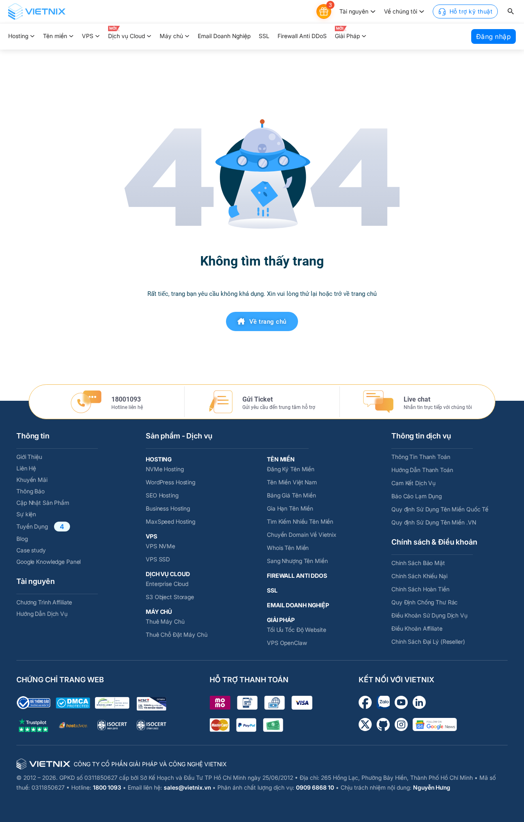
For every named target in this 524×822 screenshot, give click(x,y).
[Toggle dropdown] (373, 11)
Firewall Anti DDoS (302, 35)
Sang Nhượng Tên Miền (297, 560)
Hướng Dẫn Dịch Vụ (42, 613)
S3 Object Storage (170, 596)
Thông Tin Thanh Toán (420, 456)
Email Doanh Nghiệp (224, 35)
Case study (31, 550)
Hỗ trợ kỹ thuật (471, 11)
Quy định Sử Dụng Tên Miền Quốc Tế (439, 509)
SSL (264, 35)
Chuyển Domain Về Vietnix (302, 534)
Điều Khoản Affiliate (417, 628)
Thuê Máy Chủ (165, 621)
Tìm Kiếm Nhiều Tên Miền (300, 521)
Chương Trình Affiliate (44, 602)
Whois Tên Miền (288, 547)
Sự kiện (26, 514)
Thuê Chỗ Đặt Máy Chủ (177, 634)
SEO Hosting (162, 495)
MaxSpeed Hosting (170, 521)
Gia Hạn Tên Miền (290, 508)
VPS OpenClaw (287, 642)
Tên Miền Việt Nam (292, 482)
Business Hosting (168, 508)
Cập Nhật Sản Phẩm (42, 502)
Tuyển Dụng (32, 526)
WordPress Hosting (170, 482)
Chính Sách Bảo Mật (418, 562)
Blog (22, 538)
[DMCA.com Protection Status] (73, 702)
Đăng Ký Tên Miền (290, 468)
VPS (87, 35)
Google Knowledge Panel (48, 561)
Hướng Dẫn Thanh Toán (422, 469)
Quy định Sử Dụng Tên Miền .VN (433, 522)
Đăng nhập (493, 36)
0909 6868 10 (315, 787)
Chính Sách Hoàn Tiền (420, 589)
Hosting (18, 35)
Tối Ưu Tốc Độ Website (296, 629)
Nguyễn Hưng (431, 787)
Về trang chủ (268, 321)
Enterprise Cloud (167, 583)
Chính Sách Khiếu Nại (419, 575)
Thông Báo (30, 491)
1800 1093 (107, 787)
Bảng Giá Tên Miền (291, 495)
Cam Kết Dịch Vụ (413, 482)
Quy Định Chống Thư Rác (424, 602)
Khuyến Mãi (31, 479)
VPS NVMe (160, 546)
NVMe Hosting (165, 468)
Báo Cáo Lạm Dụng (416, 496)
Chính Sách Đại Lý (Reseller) (428, 641)
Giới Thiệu (29, 456)
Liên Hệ (26, 468)
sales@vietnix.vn (187, 787)
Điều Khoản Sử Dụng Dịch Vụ (429, 615)
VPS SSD (158, 559)
